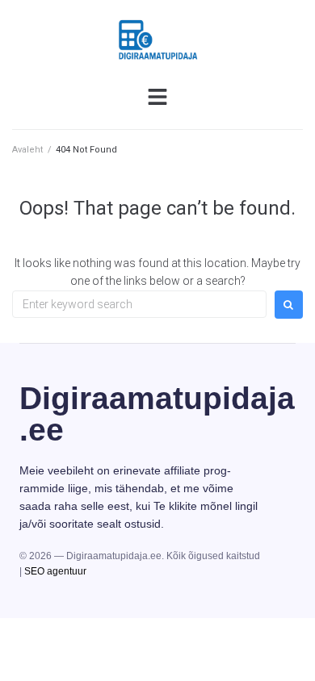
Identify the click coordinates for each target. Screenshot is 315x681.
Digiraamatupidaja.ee (157, 414)
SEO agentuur (55, 571)
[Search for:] (139, 304)
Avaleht (27, 149)
